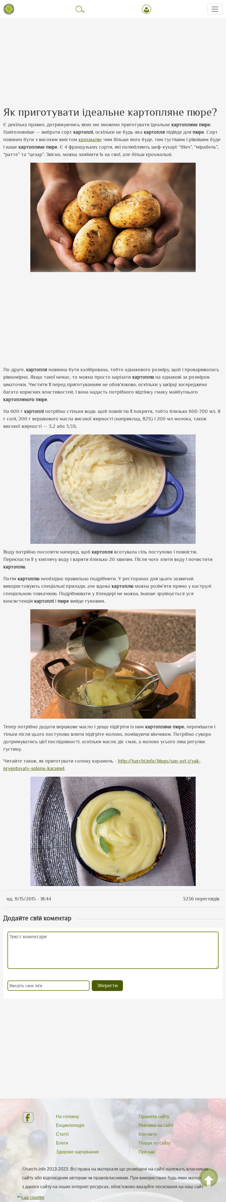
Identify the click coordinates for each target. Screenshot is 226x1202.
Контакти (148, 1134)
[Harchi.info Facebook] (30, 1117)
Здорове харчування (77, 1152)
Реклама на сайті (156, 1125)
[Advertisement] (113, 57)
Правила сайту (154, 1116)
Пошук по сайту (155, 1143)
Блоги (62, 1143)
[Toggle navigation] (215, 9)
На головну (67, 1116)
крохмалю (90, 139)
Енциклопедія (70, 1125)
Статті (62, 1134)
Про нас (147, 1152)
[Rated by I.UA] (30, 1197)
